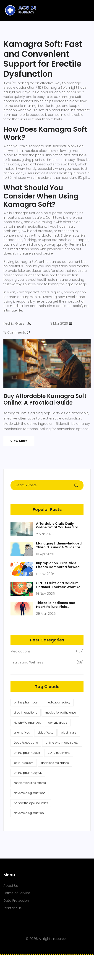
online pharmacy (26, 702)
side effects (45, 732)
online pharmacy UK (28, 773)
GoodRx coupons (26, 743)
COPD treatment (59, 753)
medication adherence (60, 712)
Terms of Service (16, 893)
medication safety (57, 702)
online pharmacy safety (62, 743)
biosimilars (68, 732)
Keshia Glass (13, 323)
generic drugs (57, 723)
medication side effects (30, 783)
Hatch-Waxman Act (27, 723)
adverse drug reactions (29, 793)
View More (19, 441)
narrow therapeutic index (31, 803)
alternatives (22, 732)
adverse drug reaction (29, 813)
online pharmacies (27, 753)
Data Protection (16, 900)
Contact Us (12, 908)
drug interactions (25, 712)
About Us (10, 885)
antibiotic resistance (55, 763)
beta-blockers (23, 763)
